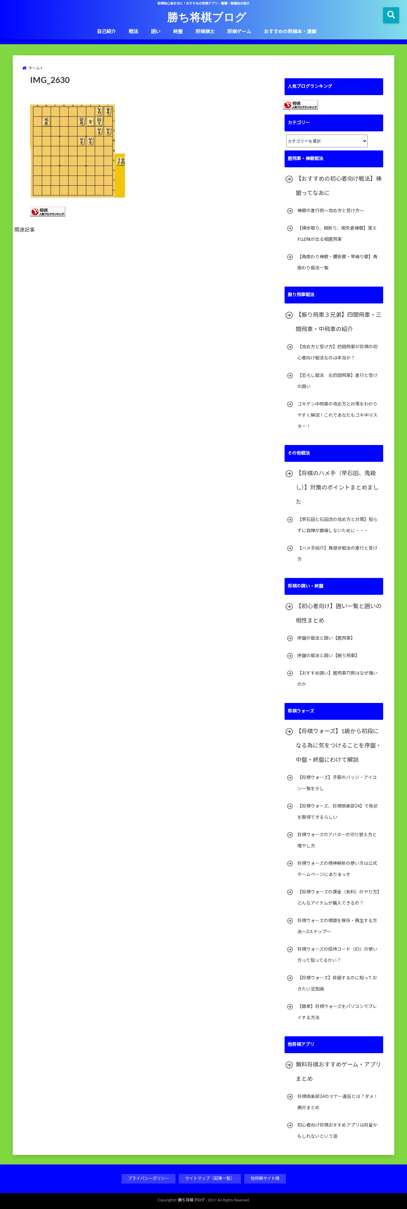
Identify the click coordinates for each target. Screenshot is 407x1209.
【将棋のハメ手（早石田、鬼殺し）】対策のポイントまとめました (337, 488)
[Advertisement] (149, 309)
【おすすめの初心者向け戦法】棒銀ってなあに (339, 186)
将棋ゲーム (239, 31)
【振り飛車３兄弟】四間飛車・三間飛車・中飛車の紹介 (339, 322)
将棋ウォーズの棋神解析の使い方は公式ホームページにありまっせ (337, 869)
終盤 (178, 31)
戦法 (133, 31)
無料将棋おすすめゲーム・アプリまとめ (338, 1072)
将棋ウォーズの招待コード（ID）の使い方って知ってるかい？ (337, 955)
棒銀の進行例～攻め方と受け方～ (330, 211)
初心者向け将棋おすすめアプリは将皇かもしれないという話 (337, 1131)
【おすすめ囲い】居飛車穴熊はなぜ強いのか (337, 679)
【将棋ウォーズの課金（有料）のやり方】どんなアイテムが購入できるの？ (338, 898)
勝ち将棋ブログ (206, 16)
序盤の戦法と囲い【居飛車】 (326, 638)
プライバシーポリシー (148, 1179)
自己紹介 (106, 31)
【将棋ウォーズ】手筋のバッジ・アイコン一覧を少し (337, 783)
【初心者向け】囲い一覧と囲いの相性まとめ (339, 614)
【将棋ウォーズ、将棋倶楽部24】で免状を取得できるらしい (337, 812)
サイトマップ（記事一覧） (210, 1179)
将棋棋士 (205, 31)
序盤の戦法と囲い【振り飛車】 (328, 656)
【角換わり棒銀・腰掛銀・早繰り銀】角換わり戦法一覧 (337, 262)
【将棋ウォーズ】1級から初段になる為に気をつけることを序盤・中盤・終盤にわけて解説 (339, 746)
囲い (156, 31)
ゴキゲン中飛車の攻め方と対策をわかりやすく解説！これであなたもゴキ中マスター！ (337, 415)
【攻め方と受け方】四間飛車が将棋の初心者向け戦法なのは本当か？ (337, 352)
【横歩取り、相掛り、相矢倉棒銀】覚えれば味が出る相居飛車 (337, 234)
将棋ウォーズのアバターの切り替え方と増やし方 (337, 840)
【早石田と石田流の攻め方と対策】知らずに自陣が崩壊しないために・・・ (337, 525)
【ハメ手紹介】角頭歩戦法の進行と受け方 (337, 554)
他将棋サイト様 (265, 1179)
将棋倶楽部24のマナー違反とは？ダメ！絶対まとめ (337, 1102)
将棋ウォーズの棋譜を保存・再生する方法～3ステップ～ (337, 926)
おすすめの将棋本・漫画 (290, 31)
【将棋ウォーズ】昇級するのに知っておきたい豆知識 (337, 983)
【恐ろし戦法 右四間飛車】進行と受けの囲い (337, 381)
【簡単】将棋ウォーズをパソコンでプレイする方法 (337, 1012)
